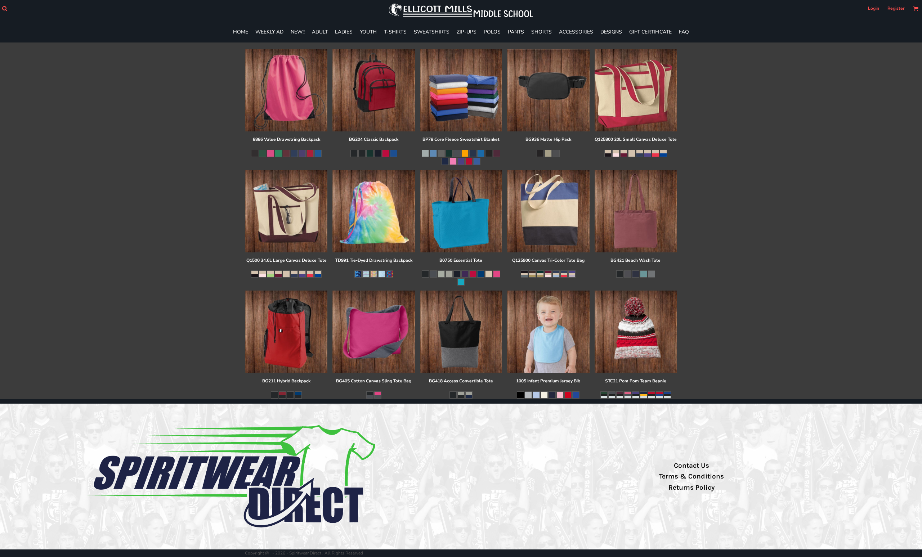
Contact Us (691, 466)
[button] (4, 8)
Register (896, 8)
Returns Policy (691, 487)
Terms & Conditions (691, 476)
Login (873, 8)
